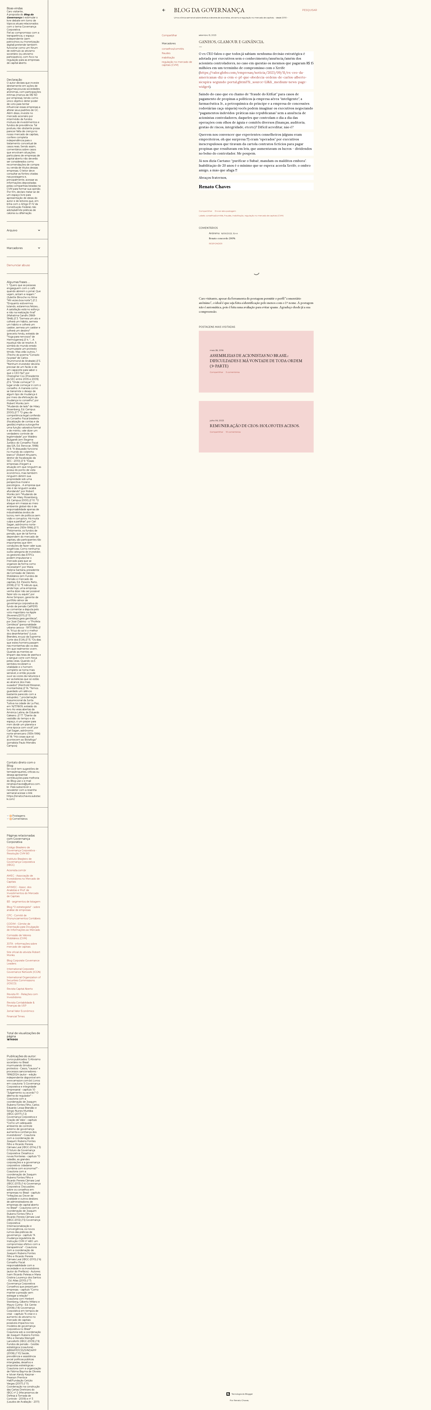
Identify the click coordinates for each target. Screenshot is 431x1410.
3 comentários (233, 372)
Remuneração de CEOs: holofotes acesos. (255, 425)
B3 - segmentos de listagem (23, 901)
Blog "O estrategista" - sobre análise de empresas (23, 908)
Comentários (19, 818)
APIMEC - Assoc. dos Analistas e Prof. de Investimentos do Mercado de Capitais (23, 892)
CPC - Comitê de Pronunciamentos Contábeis (23, 917)
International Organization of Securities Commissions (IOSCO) (24, 980)
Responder (215, 243)
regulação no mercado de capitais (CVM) (177, 63)
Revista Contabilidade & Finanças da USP (21, 1004)
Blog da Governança (209, 10)
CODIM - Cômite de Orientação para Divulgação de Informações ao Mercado (23, 926)
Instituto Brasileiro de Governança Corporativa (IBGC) (21, 861)
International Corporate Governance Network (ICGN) (24, 970)
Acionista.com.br (16, 870)
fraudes (166, 53)
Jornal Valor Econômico (20, 1011)
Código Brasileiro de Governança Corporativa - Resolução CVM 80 (21, 850)
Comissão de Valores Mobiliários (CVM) (19, 937)
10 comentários (233, 432)
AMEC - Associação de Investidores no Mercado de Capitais (23, 878)
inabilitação (168, 57)
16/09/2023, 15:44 (229, 233)
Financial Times (16, 1016)
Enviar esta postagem (225, 211)
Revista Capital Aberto (20, 988)
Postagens (18, 815)
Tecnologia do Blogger (242, 1394)
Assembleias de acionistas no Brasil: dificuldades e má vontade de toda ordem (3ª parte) (256, 360)
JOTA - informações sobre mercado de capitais (22, 945)
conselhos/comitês (173, 48)
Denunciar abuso (18, 265)
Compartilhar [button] (169, 35)
